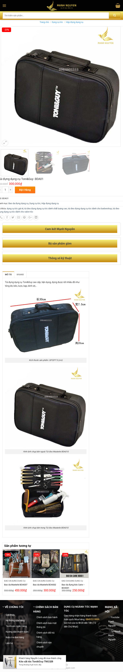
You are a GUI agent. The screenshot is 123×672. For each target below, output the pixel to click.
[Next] (87, 572)
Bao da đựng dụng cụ (18, 203)
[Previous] (4, 572)
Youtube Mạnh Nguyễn (113, 621)
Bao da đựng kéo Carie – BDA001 (73, 586)
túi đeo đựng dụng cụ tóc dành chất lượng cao (45, 208)
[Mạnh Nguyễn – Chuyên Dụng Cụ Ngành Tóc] (61, 5)
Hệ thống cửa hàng (15, 620)
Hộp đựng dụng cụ (74, 22)
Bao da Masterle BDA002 (44, 584)
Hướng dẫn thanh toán (17, 631)
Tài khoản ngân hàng (16, 626)
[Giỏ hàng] (118, 5)
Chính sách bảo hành (47, 617)
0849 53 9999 (92, 619)
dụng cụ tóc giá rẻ (15, 208)
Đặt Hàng (25, 189)
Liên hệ (9, 643)
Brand (20, 274)
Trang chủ (44, 22)
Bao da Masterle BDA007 (15, 584)
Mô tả (8, 274)
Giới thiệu (10, 615)
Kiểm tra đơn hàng (15, 637)
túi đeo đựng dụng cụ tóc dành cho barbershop (90, 208)
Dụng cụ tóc (57, 22)
